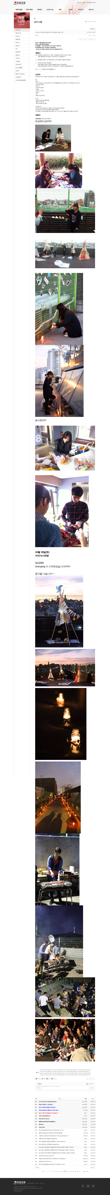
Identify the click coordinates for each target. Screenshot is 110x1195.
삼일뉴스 (17, 45)
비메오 (93, 1186)
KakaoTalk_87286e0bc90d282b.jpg (71, 1069)
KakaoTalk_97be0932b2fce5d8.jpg (72, 1073)
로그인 (80, 2)
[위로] (87, 39)
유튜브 (88, 1186)
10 (54, 1171)
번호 (36, 1098)
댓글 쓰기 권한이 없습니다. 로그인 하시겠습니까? (50, 1086)
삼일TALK (17, 52)
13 (60, 1171)
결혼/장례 (17, 39)
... (81, 1171)
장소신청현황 (18, 67)
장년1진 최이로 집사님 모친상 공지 (46, 1155)
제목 (60, 1098)
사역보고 (17, 58)
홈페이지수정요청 (19, 74)
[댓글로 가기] (91, 39)
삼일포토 (17, 55)
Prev (43, 1171)
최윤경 (36, 35)
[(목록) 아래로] (89, 39)
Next (87, 1171)
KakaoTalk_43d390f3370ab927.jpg (59, 1073)
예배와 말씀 (19, 9)
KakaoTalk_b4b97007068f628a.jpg (46, 1071)
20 (75, 1171)
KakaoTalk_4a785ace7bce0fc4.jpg (46, 1074)
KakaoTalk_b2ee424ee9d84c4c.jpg (59, 1071)
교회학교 (39, 9)
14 (62, 1171)
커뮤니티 (80, 9)
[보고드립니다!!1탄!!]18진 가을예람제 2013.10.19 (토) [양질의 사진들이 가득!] (49, 32)
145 (84, 1171)
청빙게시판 (18, 33)
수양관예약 (18, 77)
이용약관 (37, 1183)
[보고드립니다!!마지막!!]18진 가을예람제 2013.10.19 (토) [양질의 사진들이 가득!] (56, 1152)
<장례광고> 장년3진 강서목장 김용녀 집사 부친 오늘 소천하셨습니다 (53, 1135)
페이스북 (83, 1186)
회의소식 (17, 42)
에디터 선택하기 (91, 1083)
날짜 (92, 1098)
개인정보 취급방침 (30, 1183)
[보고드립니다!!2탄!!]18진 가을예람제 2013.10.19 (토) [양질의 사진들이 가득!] (55, 1150)
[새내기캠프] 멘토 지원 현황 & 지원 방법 (47, 1144)
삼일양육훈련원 (89, 2)
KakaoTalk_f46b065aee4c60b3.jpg (85, 1069)
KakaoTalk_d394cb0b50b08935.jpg (46, 1069)
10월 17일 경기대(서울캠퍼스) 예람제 (47, 1138)
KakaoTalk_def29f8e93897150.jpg (84, 1074)
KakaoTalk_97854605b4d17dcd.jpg (84, 1073)
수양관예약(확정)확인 (20, 80)
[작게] (85, 39)
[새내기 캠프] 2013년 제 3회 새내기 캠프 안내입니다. (50, 1130)
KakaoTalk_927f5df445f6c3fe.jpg (83, 1071)
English (94, 2)
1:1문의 (17, 70)
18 (71, 1171)
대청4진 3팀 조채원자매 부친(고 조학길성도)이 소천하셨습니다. (52, 1158)
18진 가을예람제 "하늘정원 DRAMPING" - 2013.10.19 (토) (51, 1141)
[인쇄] (93, 39)
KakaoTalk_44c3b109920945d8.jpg (46, 1073)
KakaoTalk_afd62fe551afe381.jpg (71, 1071)
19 (73, 1171)
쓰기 (93, 1167)
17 (69, 1171)
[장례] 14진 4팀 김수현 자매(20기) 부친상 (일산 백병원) (50, 1133)
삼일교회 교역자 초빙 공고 (44, 1161)
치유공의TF (18, 64)
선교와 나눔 (50, 9)
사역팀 (70, 9)
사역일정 (17, 61)
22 (79, 1171)
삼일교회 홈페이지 (19, 3)
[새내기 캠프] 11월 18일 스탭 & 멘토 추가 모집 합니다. (50, 1164)
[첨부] (95, 39)
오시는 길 (41, 1183)
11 (56, 1171)
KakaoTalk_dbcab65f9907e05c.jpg (59, 1069)
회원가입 (84, 2)
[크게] (82, 39)
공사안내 (17, 36)
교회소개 (91, 9)
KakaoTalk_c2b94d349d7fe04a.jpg (71, 1074)
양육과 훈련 (29, 9)
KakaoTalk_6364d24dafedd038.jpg (58, 1074)
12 (58, 1171)
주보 (16, 48)
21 (77, 1171)
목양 (60, 9)
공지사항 (17, 30)
